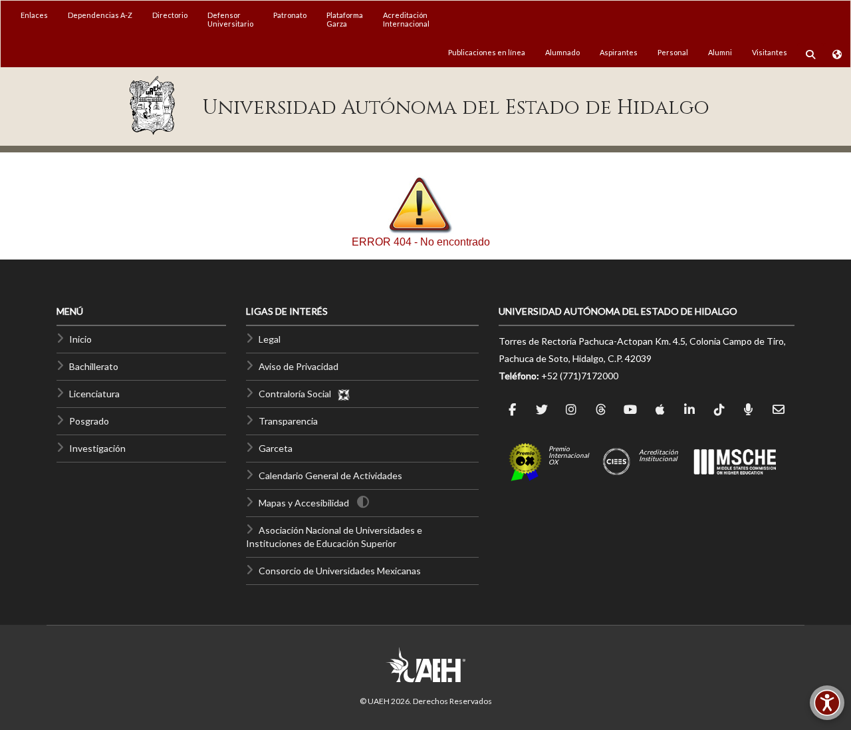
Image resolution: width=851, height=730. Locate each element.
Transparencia (288, 421)
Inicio (80, 339)
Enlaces (34, 15)
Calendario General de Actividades (330, 475)
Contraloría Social (298, 393)
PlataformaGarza (344, 19)
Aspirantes (619, 52)
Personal (673, 52)
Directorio (169, 15)
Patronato (289, 15)
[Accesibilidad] (827, 702)
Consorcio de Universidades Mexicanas (340, 570)
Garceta (276, 448)
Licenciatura (94, 393)
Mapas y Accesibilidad (304, 502)
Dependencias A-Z (100, 15)
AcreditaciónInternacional (406, 19)
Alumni (720, 52)
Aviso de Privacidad (298, 366)
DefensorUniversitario (230, 19)
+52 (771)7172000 (579, 375)
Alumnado (562, 52)
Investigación (97, 448)
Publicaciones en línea (486, 52)
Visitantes (769, 52)
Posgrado (89, 421)
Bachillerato (93, 366)
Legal (270, 339)
